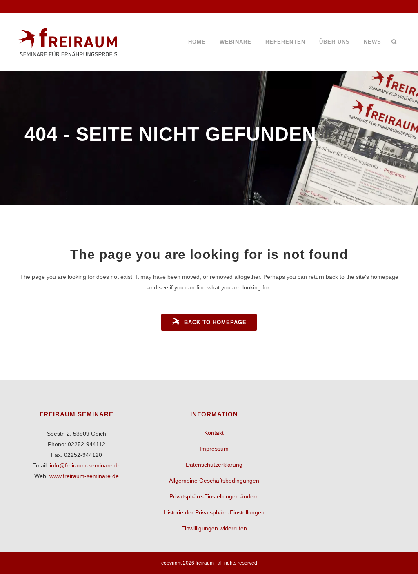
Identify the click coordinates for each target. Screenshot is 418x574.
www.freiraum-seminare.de (84, 476)
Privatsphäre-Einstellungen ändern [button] (214, 496)
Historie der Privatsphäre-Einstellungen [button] (214, 512)
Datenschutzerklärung (214, 464)
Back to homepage (215, 322)
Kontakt (214, 432)
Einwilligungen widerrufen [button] (214, 528)
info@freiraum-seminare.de (85, 465)
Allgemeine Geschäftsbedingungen (214, 480)
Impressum (214, 448)
